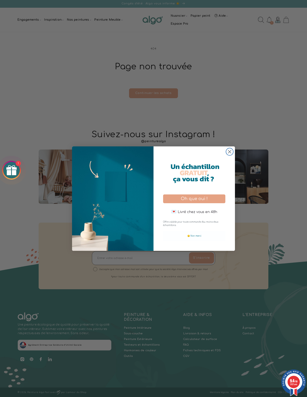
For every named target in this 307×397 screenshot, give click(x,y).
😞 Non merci (194, 236)
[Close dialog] (229, 151)
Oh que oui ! (194, 198)
